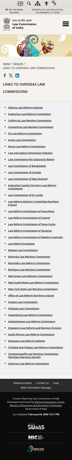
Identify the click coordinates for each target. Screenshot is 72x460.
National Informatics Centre (49, 401)
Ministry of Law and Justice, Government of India (47, 11)
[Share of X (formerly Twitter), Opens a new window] (11, 75)
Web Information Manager (36, 387)
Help (56, 383)
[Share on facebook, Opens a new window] (5, 75)
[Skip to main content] (20, 3)
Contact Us (42, 383)
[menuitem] (29, 3)
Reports (18, 63)
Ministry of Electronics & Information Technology (36, 405)
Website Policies (22, 383)
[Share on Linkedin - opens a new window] (17, 75)
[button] (65, 23)
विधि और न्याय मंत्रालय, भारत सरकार (14, 11)
